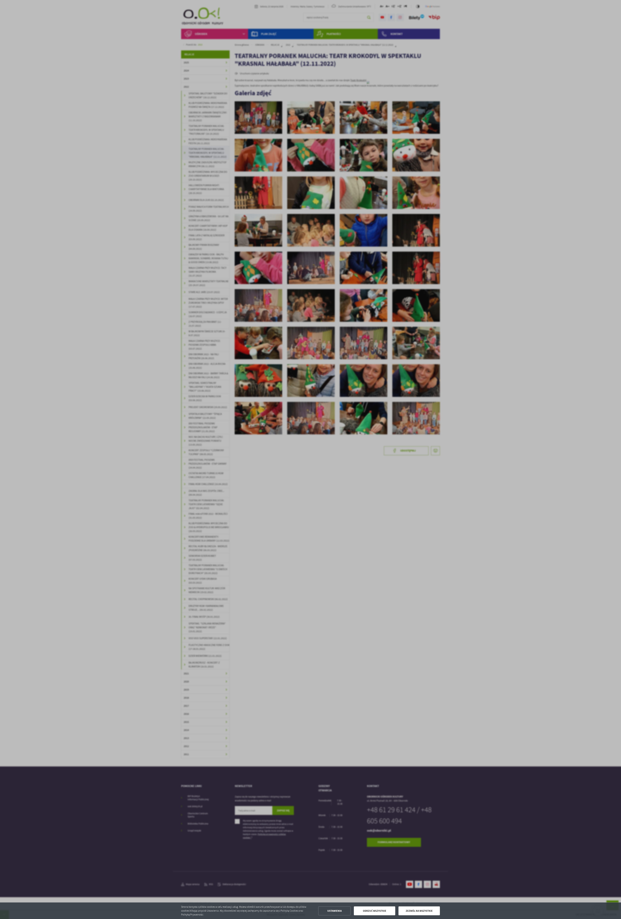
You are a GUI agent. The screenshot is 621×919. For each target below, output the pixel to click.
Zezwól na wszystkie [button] (419, 911)
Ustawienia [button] (334, 911)
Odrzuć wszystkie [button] (374, 911)
